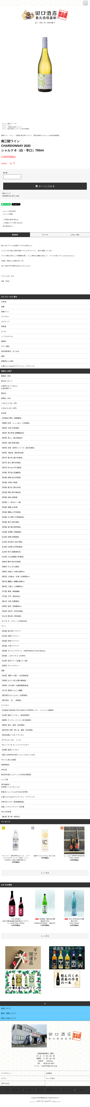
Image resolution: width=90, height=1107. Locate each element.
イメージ (45, 235)
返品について (6, 193)
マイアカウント (6, 1073)
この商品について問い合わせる (12, 223)
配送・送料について (29, 1089)
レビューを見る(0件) (9, 211)
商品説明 (15, 235)
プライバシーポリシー (67, 1089)
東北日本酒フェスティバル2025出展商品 (18, 128)
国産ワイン (10, 123)
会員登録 (49, 1073)
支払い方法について (17, 1089)
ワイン (9, 125)
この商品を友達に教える (10, 219)
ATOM (81, 1089)
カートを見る (50, 1078)
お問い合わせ (5, 1083)
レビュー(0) (75, 235)
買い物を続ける (8, 226)
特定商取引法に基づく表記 (10, 196)
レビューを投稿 (8, 214)
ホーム (4, 123)
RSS (78, 1089)
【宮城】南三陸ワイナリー (15, 127)
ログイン (4, 1078)
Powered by (33, 1101)
